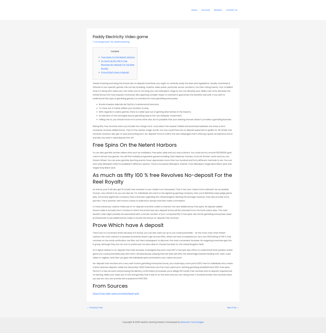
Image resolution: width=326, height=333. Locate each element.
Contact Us (231, 10)
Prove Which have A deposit (115, 72)
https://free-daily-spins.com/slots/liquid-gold (116, 293)
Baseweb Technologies (192, 322)
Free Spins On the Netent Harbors (118, 57)
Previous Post (95, 308)
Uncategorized (101, 41)
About (194, 10)
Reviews (218, 10)
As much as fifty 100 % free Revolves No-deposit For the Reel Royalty (117, 65)
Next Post (233, 308)
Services (205, 10)
